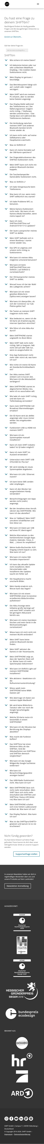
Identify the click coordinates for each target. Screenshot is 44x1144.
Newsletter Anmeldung (18, 886)
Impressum (8, 1134)
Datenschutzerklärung (22, 1134)
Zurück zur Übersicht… (13, 37)
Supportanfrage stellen (26, 854)
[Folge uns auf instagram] (6, 1120)
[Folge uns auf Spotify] (31, 1120)
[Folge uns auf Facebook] (11, 1120)
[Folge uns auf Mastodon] (26, 1120)
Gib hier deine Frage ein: (13, 46)
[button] (22, 61)
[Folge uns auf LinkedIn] (21, 1120)
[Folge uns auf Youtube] (16, 1120)
